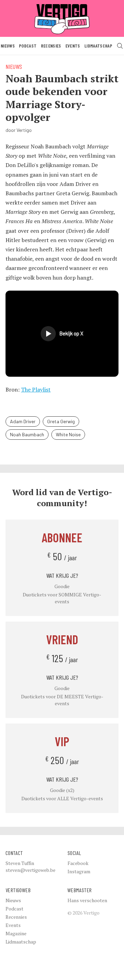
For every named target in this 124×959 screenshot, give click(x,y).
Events (72, 46)
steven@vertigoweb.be (30, 870)
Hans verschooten (87, 900)
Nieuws (8, 46)
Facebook (78, 863)
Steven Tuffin (20, 863)
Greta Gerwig (61, 421)
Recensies (51, 46)
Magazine (16, 933)
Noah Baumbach (27, 434)
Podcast (28, 46)
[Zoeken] (119, 45)
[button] (62, 334)
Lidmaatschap (98, 46)
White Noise (68, 434)
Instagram (79, 871)
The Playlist (36, 389)
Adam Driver (22, 421)
